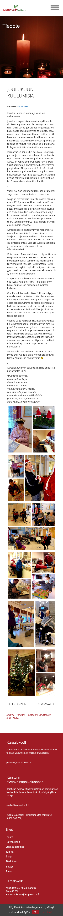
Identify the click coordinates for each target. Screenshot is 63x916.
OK (36, 912)
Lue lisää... (48, 912)
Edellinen (19, 704)
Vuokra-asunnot (15, 847)
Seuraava (44, 704)
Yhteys (10, 866)
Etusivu (10, 837)
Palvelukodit (13, 842)
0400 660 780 (14, 818)
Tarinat (9, 851)
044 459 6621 (13, 891)
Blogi (9, 856)
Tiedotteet (11, 861)
